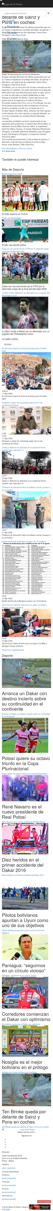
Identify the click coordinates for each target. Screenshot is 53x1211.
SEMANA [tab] (7, 344)
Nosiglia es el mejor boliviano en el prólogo (19, 1072)
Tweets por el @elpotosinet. (13, 650)
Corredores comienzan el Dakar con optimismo (21, 1024)
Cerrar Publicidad (44, 1201)
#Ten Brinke (7, 148)
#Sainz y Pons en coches (22, 148)
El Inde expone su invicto (12, 173)
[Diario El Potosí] (12, 4)
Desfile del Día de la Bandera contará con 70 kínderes (24, 541)
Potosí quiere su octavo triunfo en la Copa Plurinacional (24, 773)
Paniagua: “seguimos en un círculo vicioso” (19, 975)
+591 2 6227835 (8, 1168)
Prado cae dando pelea (11, 218)
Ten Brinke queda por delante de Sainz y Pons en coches (25, 1127)
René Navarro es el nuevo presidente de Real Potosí (23, 822)
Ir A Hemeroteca (26, 61)
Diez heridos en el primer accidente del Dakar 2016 (23, 875)
